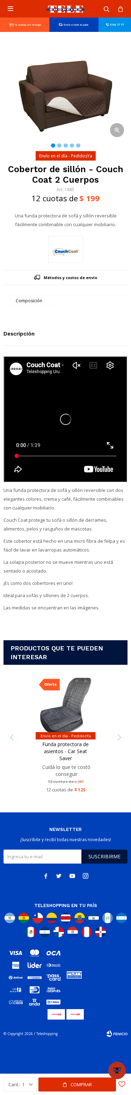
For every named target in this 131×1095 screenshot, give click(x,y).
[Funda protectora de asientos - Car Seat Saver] (65, 705)
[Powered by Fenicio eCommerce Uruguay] (117, 1033)
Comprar (81, 1084)
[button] (107, 9)
